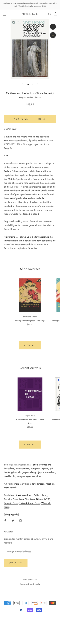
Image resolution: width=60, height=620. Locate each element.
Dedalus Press (11, 499)
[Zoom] (53, 27)
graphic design (29, 472)
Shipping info (11, 514)
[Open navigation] (4, 14)
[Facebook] (5, 520)
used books (9, 476)
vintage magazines (26, 476)
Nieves (39, 499)
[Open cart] (55, 14)
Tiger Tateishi (10, 487)
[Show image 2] (31, 84)
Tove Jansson (38, 483)
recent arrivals (22, 468)
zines (38, 476)
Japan (41, 472)
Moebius (50, 483)
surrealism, (50, 472)
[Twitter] (13, 520)
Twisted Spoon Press (29, 503)
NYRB (47, 499)
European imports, (40, 468)
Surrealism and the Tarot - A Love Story (30, 421)
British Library (40, 495)
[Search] (49, 14)
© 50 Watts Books (30, 579)
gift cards (16, 472)
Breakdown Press (24, 495)
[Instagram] (20, 520)
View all (30, 345)
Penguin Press (11, 503)
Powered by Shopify (30, 584)
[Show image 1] (28, 84)
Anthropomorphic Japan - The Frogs (30, 320)
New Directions (27, 499)
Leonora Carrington (21, 483)
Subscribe (16, 562)
